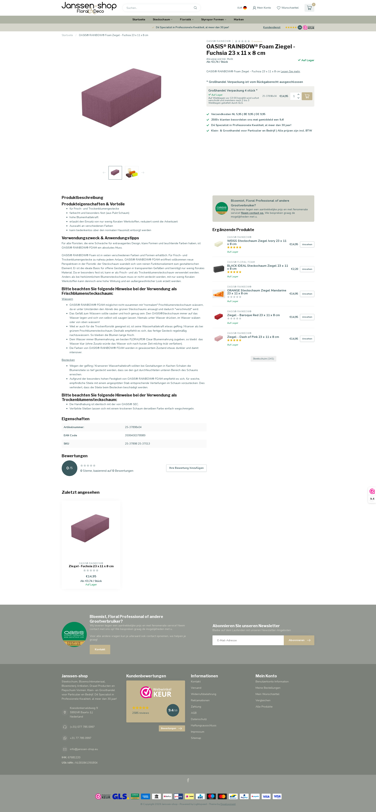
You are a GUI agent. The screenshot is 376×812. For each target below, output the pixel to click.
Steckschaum (161, 19)
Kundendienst (271, 27)
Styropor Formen (212, 19)
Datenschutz (199, 719)
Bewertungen (168, 728)
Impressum (197, 732)
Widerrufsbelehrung (203, 694)
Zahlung (196, 707)
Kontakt (100, 649)
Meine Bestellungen (268, 688)
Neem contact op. (252, 213)
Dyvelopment (228, 804)
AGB (194, 713)
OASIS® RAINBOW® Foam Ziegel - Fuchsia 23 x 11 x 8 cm (113, 35)
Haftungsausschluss (203, 725)
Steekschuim (263, 358)
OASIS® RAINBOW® (218, 41)
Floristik (185, 19)
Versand (196, 688)
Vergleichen (263, 700)
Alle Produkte (264, 707)
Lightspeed (200, 804)
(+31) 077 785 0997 (82, 727)
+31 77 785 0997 (80, 738)
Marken (239, 19)
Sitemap (196, 738)
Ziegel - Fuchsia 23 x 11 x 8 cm (91, 566)
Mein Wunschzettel (267, 694)
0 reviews (256, 41)
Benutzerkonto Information (272, 681)
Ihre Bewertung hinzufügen (186, 468)
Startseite (138, 19)
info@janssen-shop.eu (84, 749)
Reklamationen (200, 700)
